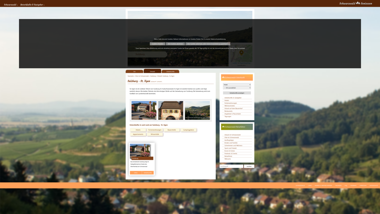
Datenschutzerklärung (218, 39)
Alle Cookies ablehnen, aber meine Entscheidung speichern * (207, 44)
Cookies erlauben (157, 44)
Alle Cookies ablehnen (175, 44)
